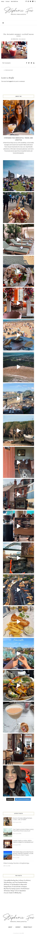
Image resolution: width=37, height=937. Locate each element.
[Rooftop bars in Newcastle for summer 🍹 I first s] (18, 653)
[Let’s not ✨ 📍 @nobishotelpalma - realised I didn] (18, 239)
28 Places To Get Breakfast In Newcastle (15, 884)
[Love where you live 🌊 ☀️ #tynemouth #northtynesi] (18, 366)
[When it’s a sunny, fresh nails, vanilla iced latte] (18, 334)
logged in (11, 81)
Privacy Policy (28, 927)
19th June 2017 (22, 39)
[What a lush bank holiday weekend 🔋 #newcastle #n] (18, 207)
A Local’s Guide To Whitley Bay (12, 892)
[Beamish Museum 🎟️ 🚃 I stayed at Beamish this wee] (18, 494)
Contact (8, 1)
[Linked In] (33, 63)
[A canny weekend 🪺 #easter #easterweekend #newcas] (18, 717)
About (2, 1)
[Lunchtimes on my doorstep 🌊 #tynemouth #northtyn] (18, 430)
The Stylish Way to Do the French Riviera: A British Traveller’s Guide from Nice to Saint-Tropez (23, 853)
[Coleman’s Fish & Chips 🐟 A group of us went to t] (18, 621)
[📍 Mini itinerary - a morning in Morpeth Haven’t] (18, 749)
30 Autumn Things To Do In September (15, 890)
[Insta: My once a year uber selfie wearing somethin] (18, 780)
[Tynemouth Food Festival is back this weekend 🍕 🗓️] (18, 175)
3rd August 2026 (17, 844)
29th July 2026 (6, 865)
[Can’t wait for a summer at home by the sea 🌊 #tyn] (18, 589)
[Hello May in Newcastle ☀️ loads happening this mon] (18, 398)
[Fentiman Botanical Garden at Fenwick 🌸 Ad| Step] (18, 303)
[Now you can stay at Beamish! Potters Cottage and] (18, 462)
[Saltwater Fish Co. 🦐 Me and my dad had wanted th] (18, 685)
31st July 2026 (16, 857)
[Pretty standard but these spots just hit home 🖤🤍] (18, 557)
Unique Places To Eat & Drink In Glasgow (15, 886)
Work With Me (14, 1)
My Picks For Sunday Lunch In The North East (16, 888)
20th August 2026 (17, 822)
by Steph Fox (14, 39)
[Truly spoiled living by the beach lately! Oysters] (18, 271)
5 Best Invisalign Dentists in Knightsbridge (16, 863)
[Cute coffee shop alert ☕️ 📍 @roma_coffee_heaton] (18, 526)
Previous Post (9, 70)
